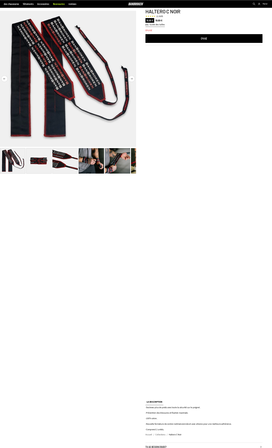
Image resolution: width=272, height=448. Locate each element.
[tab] (154, 402)
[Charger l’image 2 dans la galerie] (39, 161)
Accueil (148, 434)
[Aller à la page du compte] (259, 4)
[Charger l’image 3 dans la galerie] (65, 161)
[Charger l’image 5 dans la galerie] (117, 161)
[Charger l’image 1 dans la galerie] (12, 161)
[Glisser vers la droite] (131, 79)
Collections (160, 434)
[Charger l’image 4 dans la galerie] (91, 161)
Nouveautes (59, 3)
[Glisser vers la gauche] (4, 79)
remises (72, 3)
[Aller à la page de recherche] (254, 4)
